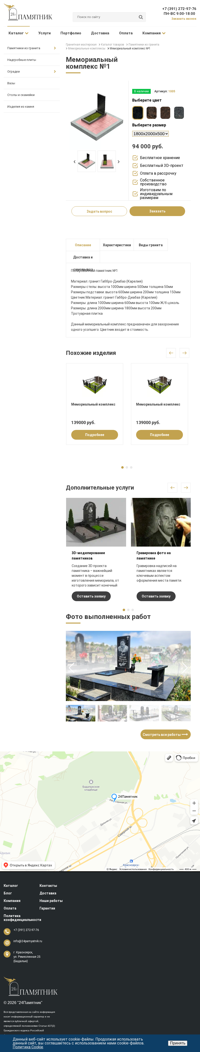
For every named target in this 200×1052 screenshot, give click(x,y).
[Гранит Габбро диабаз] (137, 113)
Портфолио (70, 33)
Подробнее (94, 435)
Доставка (100, 33)
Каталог (16, 33)
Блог (8, 893)
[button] (185, 668)
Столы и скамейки (21, 95)
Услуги (44, 33)
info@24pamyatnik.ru (27, 941)
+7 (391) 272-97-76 (179, 9)
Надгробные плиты (21, 60)
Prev (74, 162)
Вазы (11, 83)
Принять (177, 1043)
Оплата (126, 33)
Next (118, 162)
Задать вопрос (99, 211)
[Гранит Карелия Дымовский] (165, 113)
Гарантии (47, 908)
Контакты (48, 886)
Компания (151, 33)
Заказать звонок (183, 18)
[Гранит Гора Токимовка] (151, 113)
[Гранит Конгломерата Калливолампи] (179, 113)
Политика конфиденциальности (22, 918)
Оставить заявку (91, 596)
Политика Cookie (28, 1047)
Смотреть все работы (164, 734)
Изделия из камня (20, 106)
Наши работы (51, 901)
